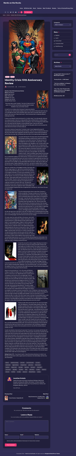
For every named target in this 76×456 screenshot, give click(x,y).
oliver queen (39, 367)
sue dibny (38, 369)
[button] (28, 12)
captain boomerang (14, 362)
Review (12, 76)
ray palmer (21, 369)
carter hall (22, 362)
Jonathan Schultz (19, 378)
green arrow (30, 364)
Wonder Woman (32, 371)
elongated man (23, 364)
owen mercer (8, 369)
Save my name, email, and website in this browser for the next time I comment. (23, 440)
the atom (7, 371)
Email (22, 434)
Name (7, 434)
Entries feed (58, 40)
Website (37, 434)
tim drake (19, 371)
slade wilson (32, 369)
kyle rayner (33, 367)
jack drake (21, 367)
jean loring (27, 367)
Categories (57, 22)
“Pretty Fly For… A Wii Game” (61, 79)
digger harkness (15, 364)
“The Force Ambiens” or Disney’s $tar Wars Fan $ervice (62, 84)
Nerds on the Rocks (12, 3)
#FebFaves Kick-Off (59, 95)
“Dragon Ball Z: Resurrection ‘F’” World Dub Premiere (62, 74)
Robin (26, 369)
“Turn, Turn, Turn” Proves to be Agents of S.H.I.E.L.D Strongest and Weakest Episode (62, 90)
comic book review (30, 362)
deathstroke (8, 364)
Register (57, 35)
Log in (56, 38)
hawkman (7, 367)
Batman (7, 362)
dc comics (38, 362)
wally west (25, 371)
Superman (44, 369)
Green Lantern (37, 364)
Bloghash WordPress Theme (52, 453)
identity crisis (14, 367)
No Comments (23, 86)
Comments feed (59, 43)
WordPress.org (59, 46)
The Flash (13, 371)
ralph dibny (15, 369)
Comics (7, 76)
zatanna (38, 371)
